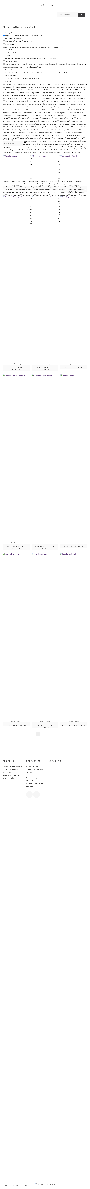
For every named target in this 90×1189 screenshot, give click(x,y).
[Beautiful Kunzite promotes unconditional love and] (82, 964)
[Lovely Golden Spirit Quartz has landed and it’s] (72, 1043)
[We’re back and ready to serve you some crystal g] (62, 1096)
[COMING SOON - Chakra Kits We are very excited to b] (72, 955)
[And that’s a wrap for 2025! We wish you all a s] (72, 1109)
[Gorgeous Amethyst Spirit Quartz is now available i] (62, 1041)
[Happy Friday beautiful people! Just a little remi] (72, 797)
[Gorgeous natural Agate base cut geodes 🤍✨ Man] (82, 871)
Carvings (18, 364)
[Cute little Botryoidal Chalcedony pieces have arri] (52, 1034)
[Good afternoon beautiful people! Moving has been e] (52, 806)
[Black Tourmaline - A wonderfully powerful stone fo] (52, 1127)
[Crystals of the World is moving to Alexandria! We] (62, 790)
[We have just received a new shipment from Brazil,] (52, 885)
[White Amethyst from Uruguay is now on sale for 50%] (52, 954)
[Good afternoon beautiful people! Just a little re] (82, 804)
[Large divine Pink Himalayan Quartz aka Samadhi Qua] (72, 867)
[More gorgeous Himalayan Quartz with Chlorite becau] (82, 1107)
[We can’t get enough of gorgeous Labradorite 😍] (82, 1042)
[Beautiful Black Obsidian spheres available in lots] (62, 870)
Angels (13, 364)
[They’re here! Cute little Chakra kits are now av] (62, 948)
